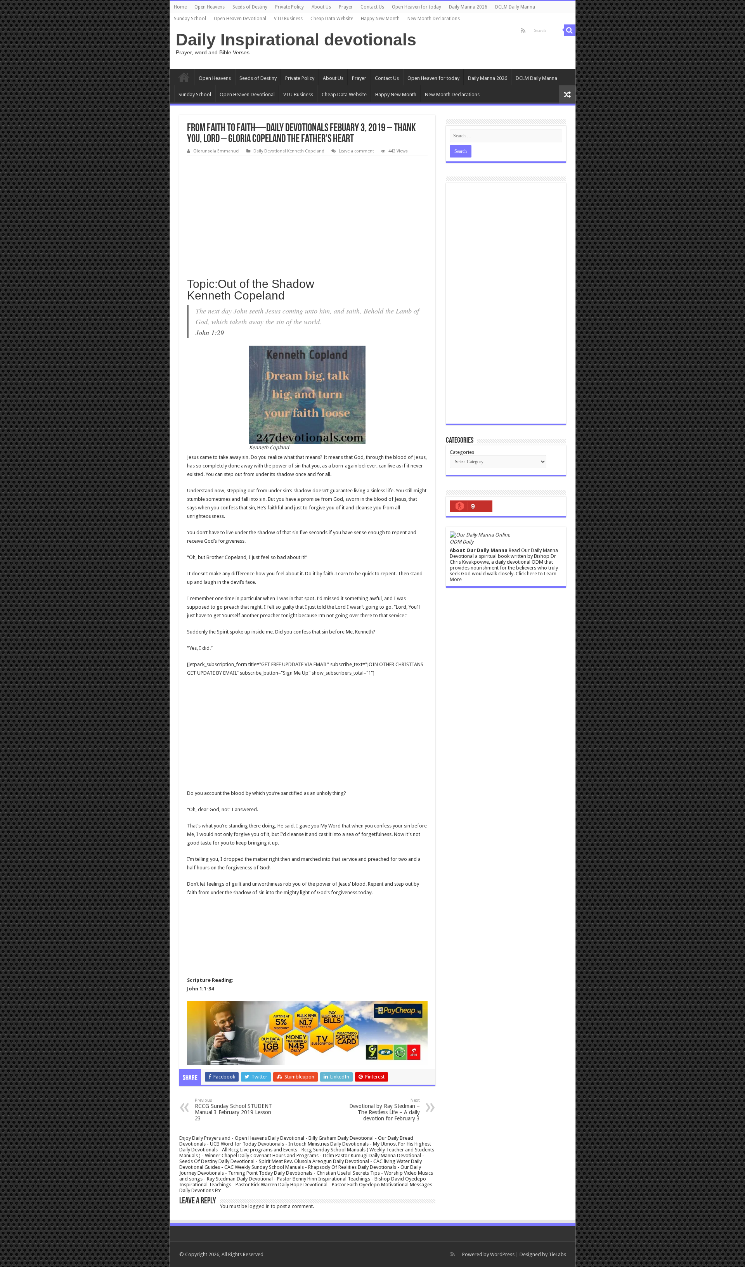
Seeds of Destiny (249, 7)
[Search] (569, 30)
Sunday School (190, 18)
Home (180, 7)
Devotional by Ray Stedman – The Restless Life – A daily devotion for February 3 (384, 1110)
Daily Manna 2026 (468, 7)
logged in (259, 1206)
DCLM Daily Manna (515, 7)
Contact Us (372, 7)
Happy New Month (380, 18)
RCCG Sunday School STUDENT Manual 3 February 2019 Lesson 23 (233, 1110)
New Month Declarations (433, 18)
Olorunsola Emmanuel (216, 151)
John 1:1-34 (200, 989)
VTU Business (288, 18)
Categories (462, 452)
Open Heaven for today (416, 7)
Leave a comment (356, 151)
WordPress (502, 1254)
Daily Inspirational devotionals (296, 39)
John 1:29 (210, 332)
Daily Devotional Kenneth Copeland (288, 151)
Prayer (346, 7)
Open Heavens (209, 7)
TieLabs (557, 1254)
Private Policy (289, 7)
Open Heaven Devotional (240, 18)
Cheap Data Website (331, 18)
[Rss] (523, 30)
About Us (321, 7)
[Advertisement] (307, 214)
